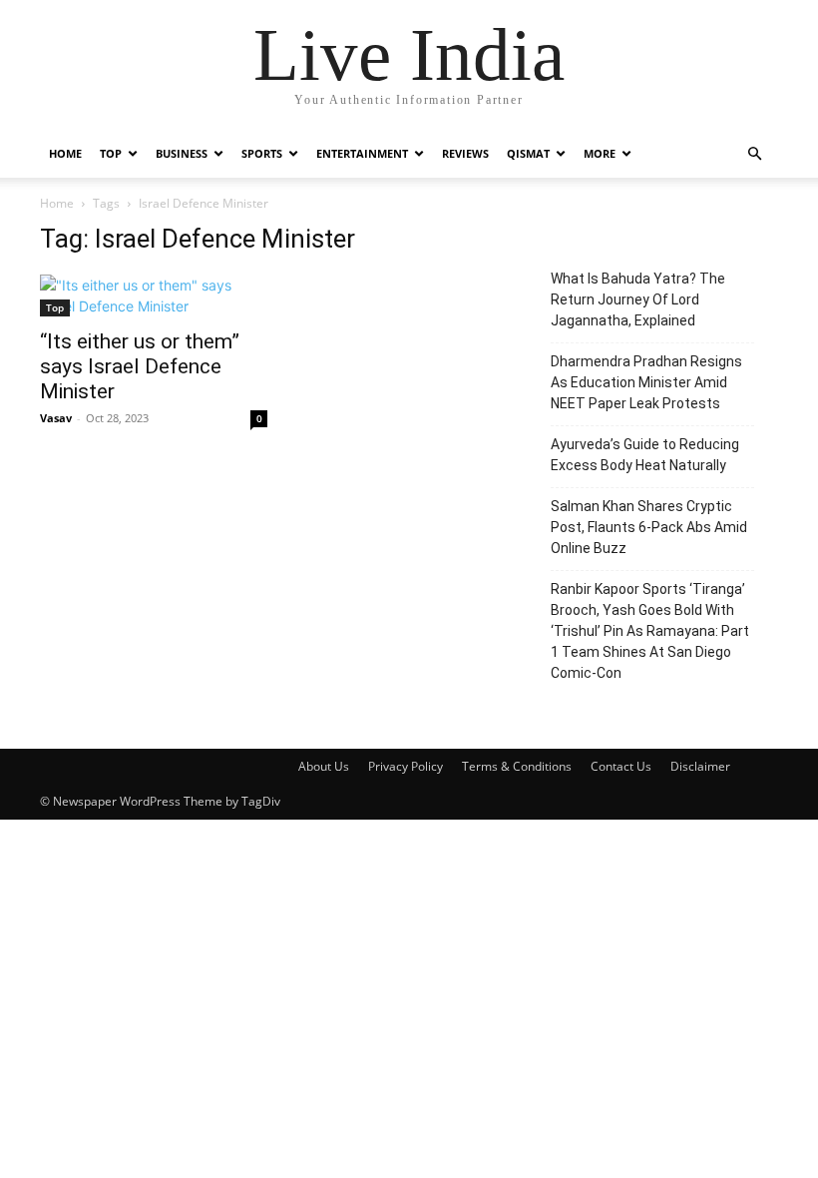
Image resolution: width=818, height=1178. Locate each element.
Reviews (465, 153)
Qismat (528, 153)
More (599, 153)
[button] (754, 154)
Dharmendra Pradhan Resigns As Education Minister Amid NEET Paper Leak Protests (646, 382)
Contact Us (621, 766)
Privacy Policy (405, 766)
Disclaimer (700, 766)
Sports (261, 153)
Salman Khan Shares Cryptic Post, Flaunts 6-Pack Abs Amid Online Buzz (649, 527)
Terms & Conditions (517, 766)
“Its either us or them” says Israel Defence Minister (139, 366)
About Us (323, 766)
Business (181, 153)
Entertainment (362, 153)
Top (111, 153)
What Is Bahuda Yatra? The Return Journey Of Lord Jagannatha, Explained (638, 299)
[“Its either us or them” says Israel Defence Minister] (153, 295)
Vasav (56, 417)
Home (65, 153)
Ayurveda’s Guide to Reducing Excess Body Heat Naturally (645, 454)
